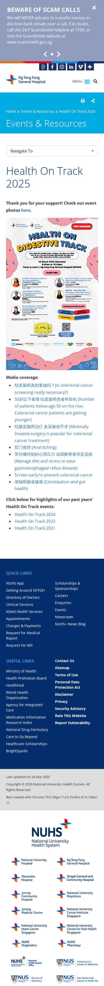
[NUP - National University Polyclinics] (79, 896)
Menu (77, 81)
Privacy (61, 701)
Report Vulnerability (72, 722)
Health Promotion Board (26, 678)
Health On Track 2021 (35, 528)
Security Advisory (70, 708)
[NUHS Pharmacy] (79, 945)
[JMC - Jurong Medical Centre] (34, 912)
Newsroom (64, 616)
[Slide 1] (52, 54)
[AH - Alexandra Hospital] (34, 879)
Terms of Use (66, 674)
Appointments (18, 618)
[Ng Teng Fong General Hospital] (26, 81)
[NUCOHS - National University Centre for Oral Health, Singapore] (79, 928)
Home (11, 111)
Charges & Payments (23, 625)
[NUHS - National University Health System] (52, 833)
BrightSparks (17, 750)
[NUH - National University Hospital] (34, 863)
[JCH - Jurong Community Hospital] (34, 896)
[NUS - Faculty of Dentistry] (34, 977)
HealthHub (15, 685)
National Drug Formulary (27, 729)
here (25, 210)
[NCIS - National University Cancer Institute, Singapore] (79, 912)
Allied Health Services (24, 611)
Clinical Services (19, 604)
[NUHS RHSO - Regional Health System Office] (34, 961)
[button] (82, 101)
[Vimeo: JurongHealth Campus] (80, 66)
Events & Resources (37, 111)
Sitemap (62, 667)
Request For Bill (19, 645)
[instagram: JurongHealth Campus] (62, 66)
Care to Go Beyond (21, 736)
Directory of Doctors (23, 597)
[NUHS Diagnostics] (34, 945)
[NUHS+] (90, 66)
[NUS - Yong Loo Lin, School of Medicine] (79, 961)
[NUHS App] (43, 66)
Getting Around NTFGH (25, 590)
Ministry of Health (21, 671)
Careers (61, 595)
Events (60, 609)
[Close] (94, 8)
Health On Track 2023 (35, 521)
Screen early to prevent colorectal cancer (54, 475)
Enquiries (63, 602)
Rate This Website (70, 715)
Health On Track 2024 (35, 514)
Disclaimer (64, 694)
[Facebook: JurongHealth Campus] (52, 66)
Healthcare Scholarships (26, 743)
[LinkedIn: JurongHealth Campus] (71, 66)
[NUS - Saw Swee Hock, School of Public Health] (79, 977)
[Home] (79, 863)
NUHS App (15, 583)
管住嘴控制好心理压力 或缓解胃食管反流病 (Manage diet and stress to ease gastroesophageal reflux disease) (53, 461)
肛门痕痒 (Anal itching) (36, 447)
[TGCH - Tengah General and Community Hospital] (79, 879)
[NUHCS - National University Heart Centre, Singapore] (34, 928)
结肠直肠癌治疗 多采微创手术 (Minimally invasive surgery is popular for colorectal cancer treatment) (53, 433)
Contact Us (64, 660)
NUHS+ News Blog (70, 624)
